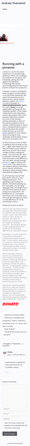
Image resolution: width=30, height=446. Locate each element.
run (16, 323)
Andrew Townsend (13, 3)
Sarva (4, 133)
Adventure (8, 315)
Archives (16, 315)
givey (8, 162)
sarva (20, 323)
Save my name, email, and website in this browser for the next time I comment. (15, 425)
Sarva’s (5, 164)
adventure (8, 318)
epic (22, 318)
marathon (21, 321)
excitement (6, 321)
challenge (16, 318)
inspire (14, 321)
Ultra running (7, 326)
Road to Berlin (9, 329)
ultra (25, 323)
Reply (6, 372)
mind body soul (8, 323)
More (22, 315)
